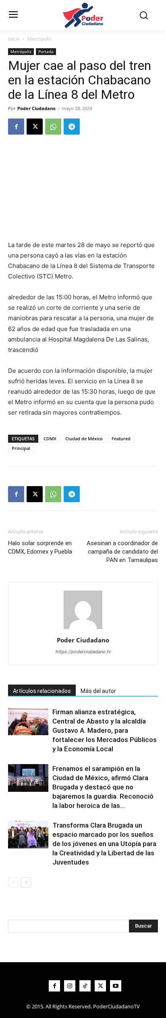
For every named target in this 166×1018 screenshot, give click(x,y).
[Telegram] (72, 127)
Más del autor (98, 691)
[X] (35, 127)
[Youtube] (115, 985)
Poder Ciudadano (36, 108)
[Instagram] (69, 985)
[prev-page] (13, 882)
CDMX (50, 438)
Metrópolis (39, 38)
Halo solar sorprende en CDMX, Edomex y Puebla (40, 547)
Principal (21, 448)
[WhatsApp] (53, 127)
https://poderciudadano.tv (83, 651)
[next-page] (26, 882)
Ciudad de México (84, 438)
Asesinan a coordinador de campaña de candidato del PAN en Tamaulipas (122, 552)
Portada (46, 51)
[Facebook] (16, 127)
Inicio (14, 38)
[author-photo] (83, 629)
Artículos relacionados (42, 691)
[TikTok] (85, 985)
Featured (121, 438)
